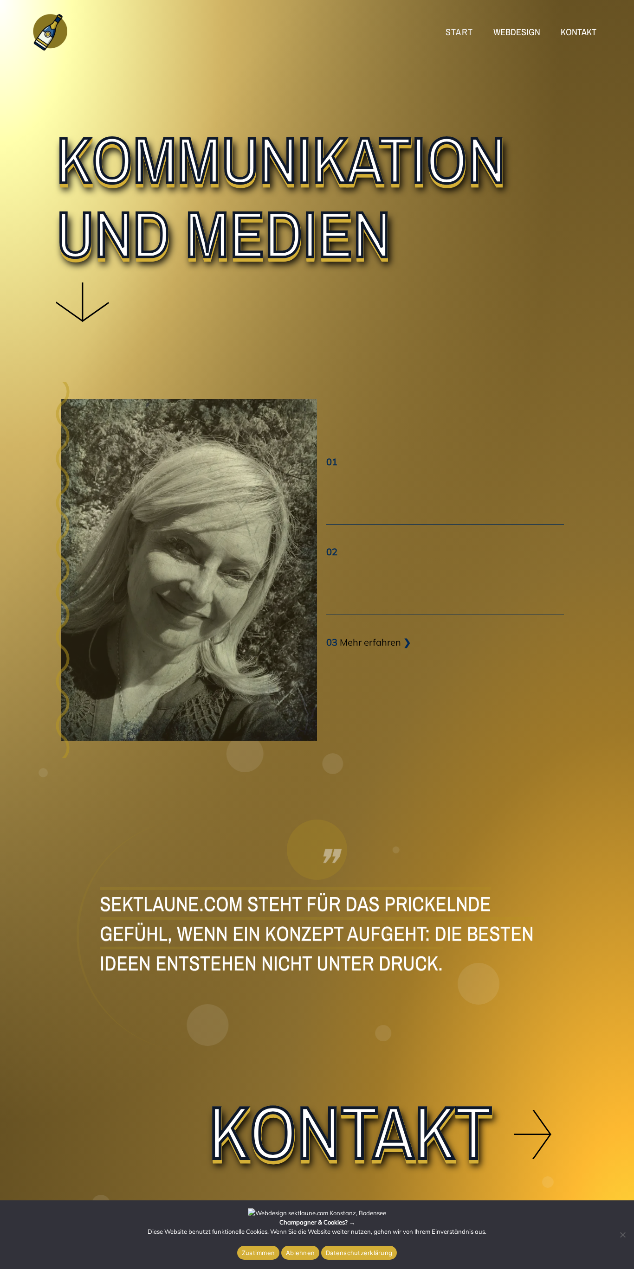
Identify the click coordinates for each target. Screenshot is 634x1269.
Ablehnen (300, 1252)
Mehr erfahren (370, 642)
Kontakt (350, 1132)
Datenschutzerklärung (359, 1252)
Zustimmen (258, 1252)
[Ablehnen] (622, 1234)
